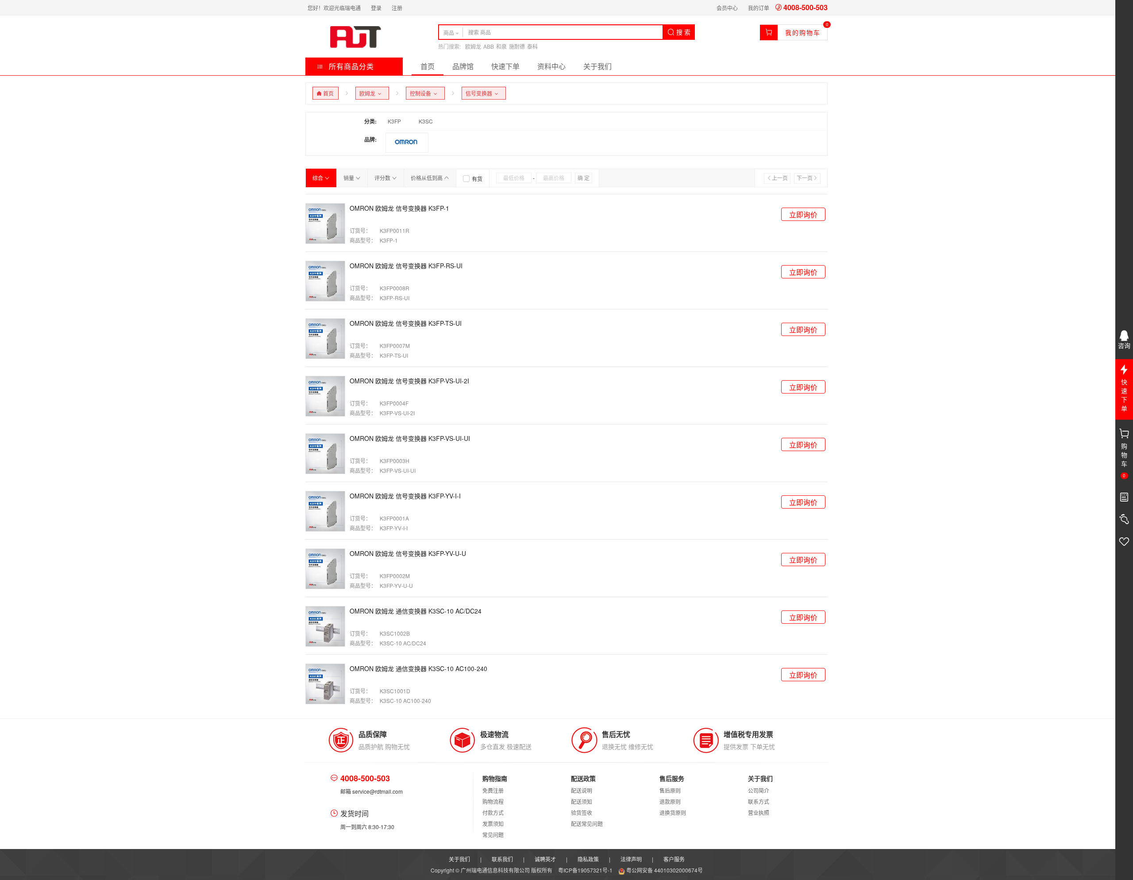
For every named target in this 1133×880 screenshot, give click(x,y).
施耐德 (517, 46)
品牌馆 (463, 66)
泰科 (532, 46)
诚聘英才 (545, 859)
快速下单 (505, 66)
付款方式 (493, 812)
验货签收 (581, 812)
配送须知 (581, 801)
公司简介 (758, 790)
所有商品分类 (350, 66)
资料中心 (551, 66)
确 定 (584, 177)
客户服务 (674, 859)
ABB (488, 46)
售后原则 (670, 790)
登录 (376, 8)
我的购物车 (803, 32)
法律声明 (631, 859)
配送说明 (581, 790)
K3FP (394, 121)
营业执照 (758, 812)
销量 (349, 177)
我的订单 (758, 8)
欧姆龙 (473, 46)
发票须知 (493, 823)
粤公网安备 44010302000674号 (664, 870)
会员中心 (727, 8)
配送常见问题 (587, 823)
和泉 (501, 46)
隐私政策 (588, 859)
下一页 (805, 177)
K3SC (426, 121)
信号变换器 (480, 93)
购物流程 (493, 801)
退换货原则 (672, 812)
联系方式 (758, 801)
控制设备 (422, 93)
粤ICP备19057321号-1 (586, 870)
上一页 (780, 177)
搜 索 (682, 31)
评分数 (383, 177)
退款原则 (670, 801)
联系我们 (502, 859)
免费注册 (493, 790)
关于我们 (597, 66)
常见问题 (493, 834)
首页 (427, 66)
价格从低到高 (427, 177)
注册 (397, 8)
